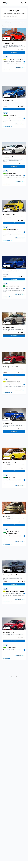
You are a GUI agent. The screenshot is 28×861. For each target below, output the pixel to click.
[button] (20, 67)
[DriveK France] (5, 3)
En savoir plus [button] (14, 52)
